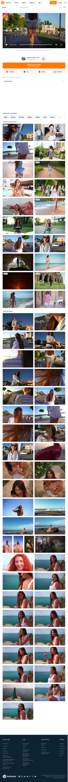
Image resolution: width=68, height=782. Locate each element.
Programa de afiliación (25, 749)
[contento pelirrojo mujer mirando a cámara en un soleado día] (18, 562)
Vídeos (24, 2)
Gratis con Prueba (34, 65)
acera (45, 116)
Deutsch (60, 750)
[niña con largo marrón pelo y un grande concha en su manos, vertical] (29, 543)
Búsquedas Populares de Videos (26, 765)
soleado (52, 116)
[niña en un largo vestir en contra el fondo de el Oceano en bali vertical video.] (7, 543)
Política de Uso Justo (58, 777)
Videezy (5, 747)
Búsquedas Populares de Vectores (26, 754)
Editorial (32, 2)
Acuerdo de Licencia (25, 743)
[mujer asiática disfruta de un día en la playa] (50, 206)
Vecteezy (5, 745)
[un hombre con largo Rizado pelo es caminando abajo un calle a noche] (50, 543)
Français (60, 752)
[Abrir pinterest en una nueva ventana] (27, 775)
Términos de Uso (48, 776)
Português (61, 747)
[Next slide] (61, 117)
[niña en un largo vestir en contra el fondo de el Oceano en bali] (50, 506)
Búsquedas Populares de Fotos (26, 759)
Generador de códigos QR (6, 767)
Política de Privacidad (59, 776)
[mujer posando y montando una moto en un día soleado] (18, 131)
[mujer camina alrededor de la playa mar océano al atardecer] (18, 168)
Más (39, 2)
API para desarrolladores (7, 755)
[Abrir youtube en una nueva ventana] (35, 775)
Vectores (8, 2)
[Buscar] (60, 7)
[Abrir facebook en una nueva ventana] (19, 775)
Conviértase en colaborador (44, 752)
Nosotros (42, 749)
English (60, 743)
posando (21, 116)
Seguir (43, 59)
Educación (5, 752)
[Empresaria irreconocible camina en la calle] (50, 168)
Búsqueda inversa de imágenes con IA (8, 759)
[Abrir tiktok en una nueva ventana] (30, 775)
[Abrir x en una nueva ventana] (32, 775)
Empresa (5, 750)
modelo (30, 116)
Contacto (42, 746)
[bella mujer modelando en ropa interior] (50, 131)
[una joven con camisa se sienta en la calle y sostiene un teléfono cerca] (18, 224)
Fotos (16, 2)
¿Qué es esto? (19, 77)
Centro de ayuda (43, 743)
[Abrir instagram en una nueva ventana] (22, 775)
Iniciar (60, 2)
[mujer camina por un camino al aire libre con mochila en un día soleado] (50, 150)
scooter (13, 116)
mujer (5, 116)
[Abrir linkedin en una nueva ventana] (24, 775)
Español (60, 745)
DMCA (24, 746)
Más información (8, 80)
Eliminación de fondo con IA (7, 763)
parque (38, 116)
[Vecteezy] (2, 2)
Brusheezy (5, 743)
